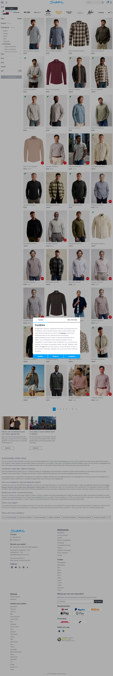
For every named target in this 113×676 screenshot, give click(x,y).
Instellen (40, 356)
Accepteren (71, 356)
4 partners (63, 333)
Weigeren (55, 356)
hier (43, 346)
